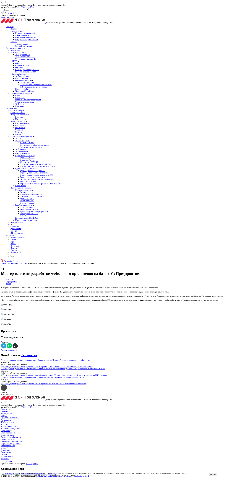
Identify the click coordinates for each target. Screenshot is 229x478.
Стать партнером (8, 433)
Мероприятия (11, 282)
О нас (3, 448)
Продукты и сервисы (10, 418)
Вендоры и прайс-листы (11, 437)
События (13, 263)
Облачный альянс (8, 435)
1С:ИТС (4, 424)
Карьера (4, 454)
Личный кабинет (8, 446)
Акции (8, 284)
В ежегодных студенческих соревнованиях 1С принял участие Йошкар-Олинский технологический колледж (45, 360)
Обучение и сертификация (12, 441)
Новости (22, 263)
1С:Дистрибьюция (8, 426)
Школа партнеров (8, 439)
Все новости (29, 355)
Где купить (8, 461)
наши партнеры (7, 17)
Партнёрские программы (11, 444)
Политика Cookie (68, 475)
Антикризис (6, 420)
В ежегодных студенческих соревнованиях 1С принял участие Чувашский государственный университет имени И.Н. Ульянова (53, 369)
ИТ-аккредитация (8, 456)
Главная (4, 263)
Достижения (6, 452)
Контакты (5, 459)
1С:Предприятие (8, 422)
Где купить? (9, 13)
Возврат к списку (8, 350)
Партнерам (5, 431)
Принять (213, 474)
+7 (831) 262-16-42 (27, 7)
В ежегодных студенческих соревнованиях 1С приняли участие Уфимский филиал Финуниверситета (42, 377)
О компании (6, 450)
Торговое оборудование (10, 429)
